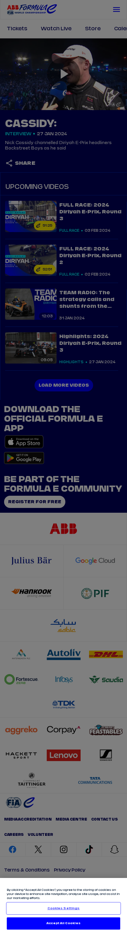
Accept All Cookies (63, 923)
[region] (63, 905)
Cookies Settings (63, 908)
